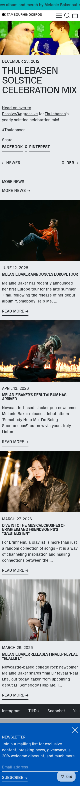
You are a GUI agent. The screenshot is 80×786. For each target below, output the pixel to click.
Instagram (11, 710)
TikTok (34, 710)
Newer (13, 162)
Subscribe (12, 777)
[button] (67, 15)
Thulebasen (55, 113)
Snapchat (56, 710)
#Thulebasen (14, 129)
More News (14, 190)
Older (68, 162)
